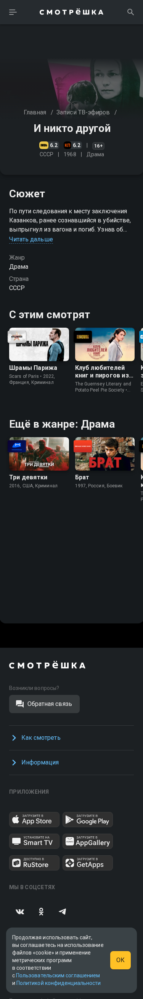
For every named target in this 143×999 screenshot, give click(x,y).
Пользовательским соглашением (58, 975)
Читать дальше (31, 239)
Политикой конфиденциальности (58, 983)
